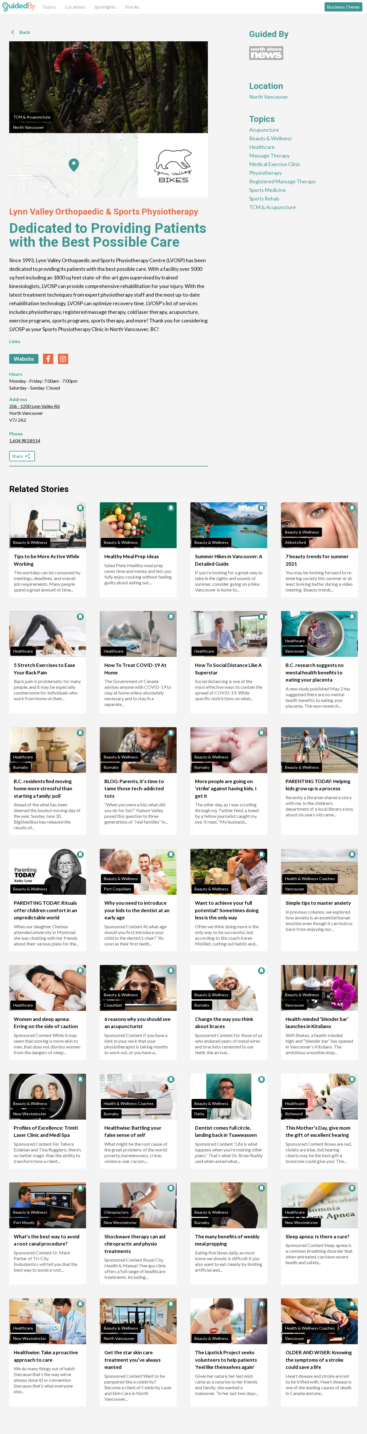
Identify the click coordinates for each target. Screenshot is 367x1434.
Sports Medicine (267, 190)
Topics (49, 6)
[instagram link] (63, 359)
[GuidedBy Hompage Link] (18, 6)
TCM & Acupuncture (31, 116)
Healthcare (262, 147)
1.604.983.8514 (24, 440)
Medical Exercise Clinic (274, 164)
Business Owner (343, 6)
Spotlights (105, 6)
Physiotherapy (265, 173)
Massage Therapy (269, 155)
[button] (73, 165)
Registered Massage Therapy (282, 181)
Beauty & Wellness (270, 138)
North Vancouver (28, 127)
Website (24, 359)
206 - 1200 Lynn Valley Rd (34, 406)
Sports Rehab (264, 198)
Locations (75, 6)
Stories (132, 6)
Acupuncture (264, 130)
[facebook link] (48, 359)
